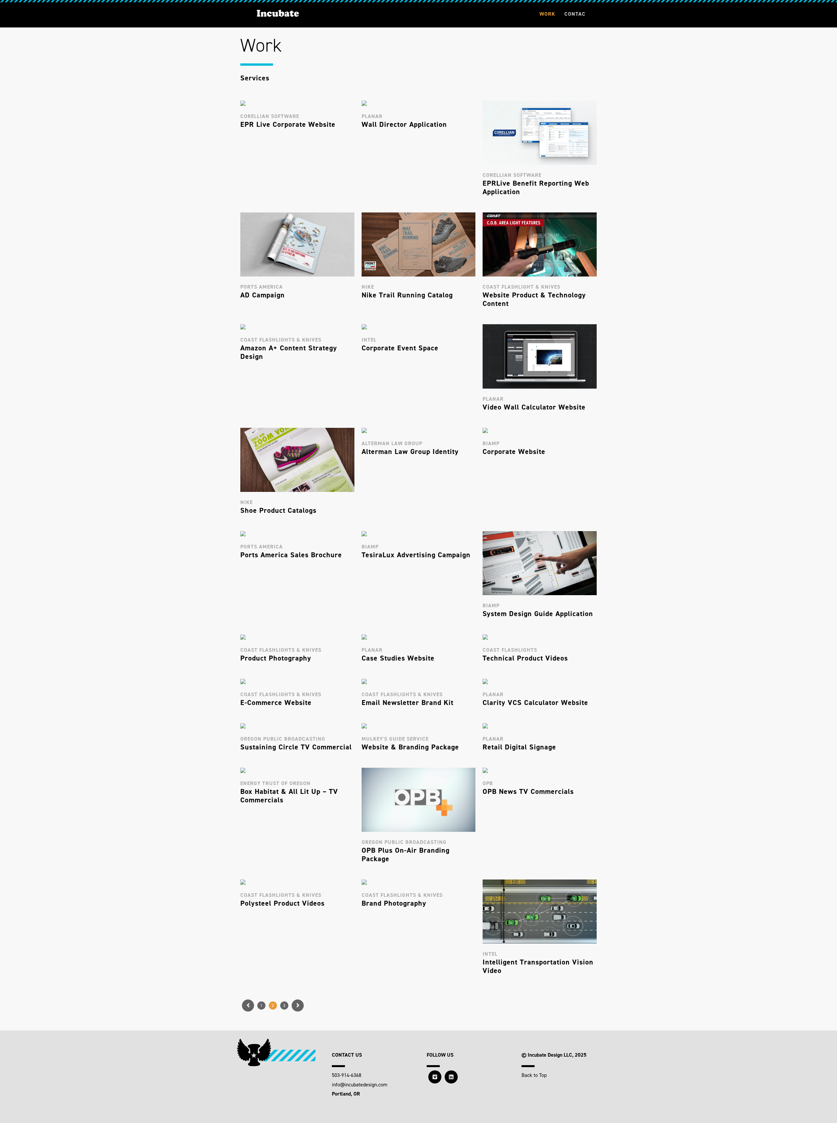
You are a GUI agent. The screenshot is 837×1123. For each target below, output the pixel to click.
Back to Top (534, 1075)
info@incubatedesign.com (359, 1084)
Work (547, 13)
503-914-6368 (346, 1075)
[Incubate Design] (278, 13)
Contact (575, 19)
